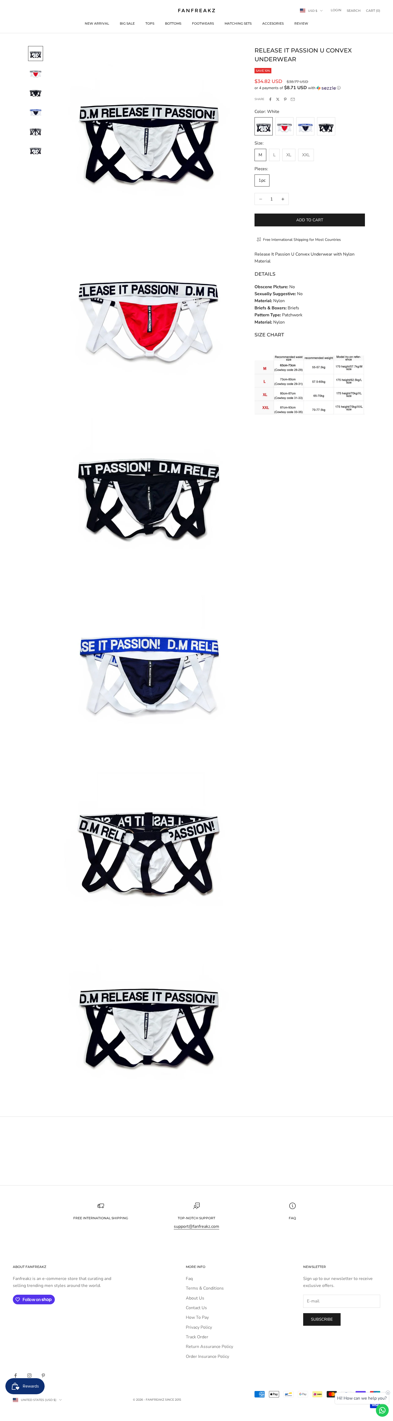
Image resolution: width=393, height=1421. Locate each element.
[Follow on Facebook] (15, 1375)
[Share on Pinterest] (285, 99)
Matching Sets (238, 23)
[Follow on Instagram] (29, 1375)
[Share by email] (293, 99)
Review (301, 23)
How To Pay (197, 1317)
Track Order (197, 1337)
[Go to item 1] (35, 53)
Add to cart (309, 220)
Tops (149, 23)
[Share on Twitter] (278, 99)
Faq (189, 1279)
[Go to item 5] (35, 130)
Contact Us (196, 1308)
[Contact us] (382, 1410)
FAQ (292, 1218)
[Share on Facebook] (270, 99)
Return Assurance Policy (209, 1347)
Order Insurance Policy (207, 1356)
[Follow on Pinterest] (43, 1375)
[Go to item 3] (35, 92)
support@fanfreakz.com (196, 1226)
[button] (310, 87)
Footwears (203, 23)
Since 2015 (173, 1399)
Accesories (273, 23)
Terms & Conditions (205, 1288)
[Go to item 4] (35, 111)
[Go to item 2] (35, 72)
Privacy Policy (199, 1327)
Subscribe (322, 1319)
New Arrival (97, 23)
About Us (195, 1298)
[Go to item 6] (35, 149)
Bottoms (173, 23)
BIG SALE (127, 23)
